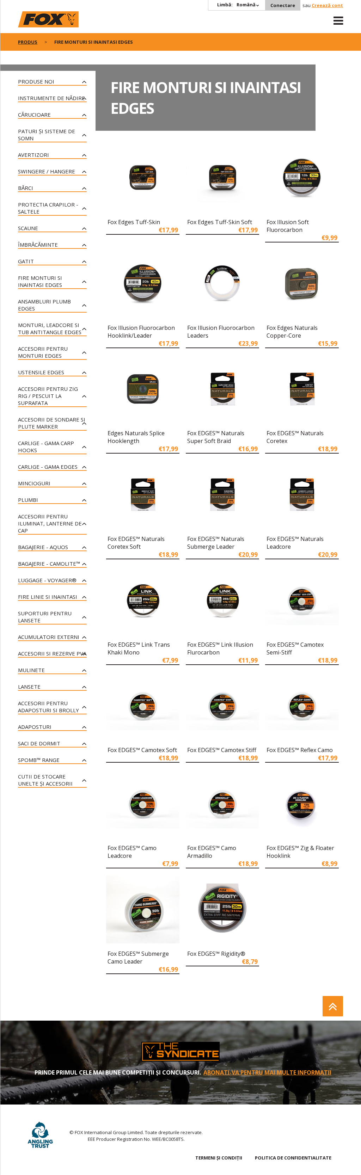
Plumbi (28, 499)
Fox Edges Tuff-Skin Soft (219, 222)
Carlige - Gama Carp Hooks (46, 446)
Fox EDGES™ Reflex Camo (300, 750)
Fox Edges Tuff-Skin (134, 222)
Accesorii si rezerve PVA (52, 653)
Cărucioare (34, 114)
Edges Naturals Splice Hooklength (136, 437)
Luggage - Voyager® (47, 580)
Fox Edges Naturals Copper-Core (292, 331)
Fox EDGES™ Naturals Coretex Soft (136, 542)
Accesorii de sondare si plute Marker (51, 423)
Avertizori (33, 154)
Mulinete (31, 669)
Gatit (26, 261)
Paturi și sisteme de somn (46, 135)
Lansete (29, 686)
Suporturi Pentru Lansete (45, 617)
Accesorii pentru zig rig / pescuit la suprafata (48, 395)
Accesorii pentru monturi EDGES (43, 352)
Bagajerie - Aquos (43, 546)
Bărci (25, 187)
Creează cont (327, 5)
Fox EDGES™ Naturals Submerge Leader (215, 542)
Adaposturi (34, 726)
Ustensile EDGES (41, 372)
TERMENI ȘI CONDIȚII (218, 1158)
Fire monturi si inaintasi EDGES (40, 281)
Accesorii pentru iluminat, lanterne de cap (50, 523)
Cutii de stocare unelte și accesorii (45, 780)
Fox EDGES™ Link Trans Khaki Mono (139, 648)
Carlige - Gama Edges (48, 466)
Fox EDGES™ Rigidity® (216, 954)
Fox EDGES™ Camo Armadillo (211, 852)
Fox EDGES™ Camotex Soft (142, 750)
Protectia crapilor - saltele (48, 208)
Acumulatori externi (48, 636)
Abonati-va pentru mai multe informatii (267, 1072)
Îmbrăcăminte (38, 244)
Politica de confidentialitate (293, 1158)
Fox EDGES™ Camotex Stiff (221, 750)
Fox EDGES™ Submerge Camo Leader (138, 957)
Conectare (282, 5)
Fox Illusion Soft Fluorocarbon (288, 226)
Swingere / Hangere (46, 171)
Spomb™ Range (39, 759)
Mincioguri (34, 483)
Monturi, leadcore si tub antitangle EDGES (49, 328)
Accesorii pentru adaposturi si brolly (48, 707)
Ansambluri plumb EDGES (44, 305)
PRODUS (27, 42)
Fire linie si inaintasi (47, 596)
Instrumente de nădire (51, 97)
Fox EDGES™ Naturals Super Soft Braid (215, 437)
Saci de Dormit (39, 743)
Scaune (28, 228)
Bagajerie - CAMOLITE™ (49, 563)
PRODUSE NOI (36, 81)
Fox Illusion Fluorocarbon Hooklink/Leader (141, 331)
